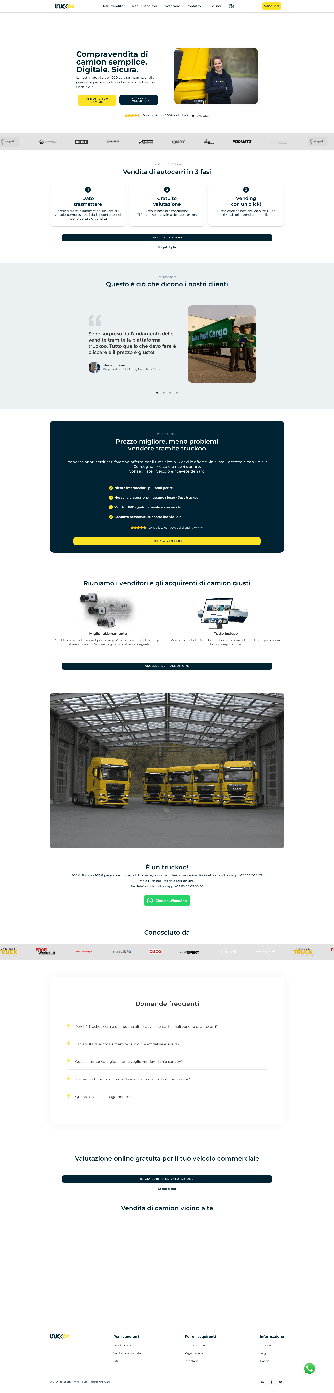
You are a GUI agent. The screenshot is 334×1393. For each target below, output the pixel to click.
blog (263, 1353)
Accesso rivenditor (139, 99)
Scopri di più (167, 247)
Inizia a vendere (167, 237)
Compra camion (196, 1345)
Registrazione (194, 1353)
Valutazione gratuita (127, 1353)
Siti (115, 1361)
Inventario (192, 1361)
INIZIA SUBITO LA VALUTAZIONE (167, 1178)
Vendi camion (122, 1345)
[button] (231, 6)
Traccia (264, 1361)
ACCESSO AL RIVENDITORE (167, 666)
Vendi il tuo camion (97, 100)
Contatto (266, 1345)
